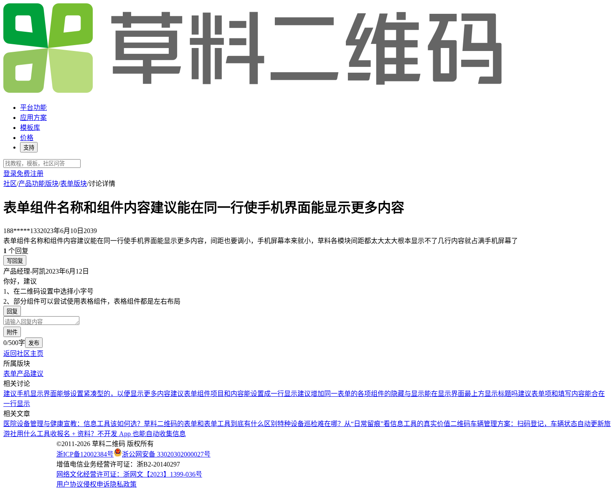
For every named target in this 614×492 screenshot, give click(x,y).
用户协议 (69, 484)
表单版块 (73, 183)
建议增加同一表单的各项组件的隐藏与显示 (360, 393)
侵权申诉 (96, 484)
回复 (12, 311)
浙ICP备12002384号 (85, 454)
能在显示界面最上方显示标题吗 (471, 393)
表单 (10, 373)
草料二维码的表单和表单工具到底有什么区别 (210, 423)
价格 (26, 137)
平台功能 (33, 107)
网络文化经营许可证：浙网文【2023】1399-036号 (129, 474)
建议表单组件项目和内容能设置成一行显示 (233, 393)
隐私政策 (123, 484)
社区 (10, 183)
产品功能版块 (38, 183)
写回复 (15, 261)
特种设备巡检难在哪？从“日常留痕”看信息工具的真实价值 (363, 423)
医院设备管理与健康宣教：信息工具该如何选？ (73, 423)
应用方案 (33, 117)
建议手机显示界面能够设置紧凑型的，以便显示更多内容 (86, 393)
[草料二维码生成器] (254, 91)
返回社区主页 (23, 353)
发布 (33, 343)
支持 (28, 148)
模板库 (30, 127)
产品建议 (30, 373)
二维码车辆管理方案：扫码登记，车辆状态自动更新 (527, 423)
